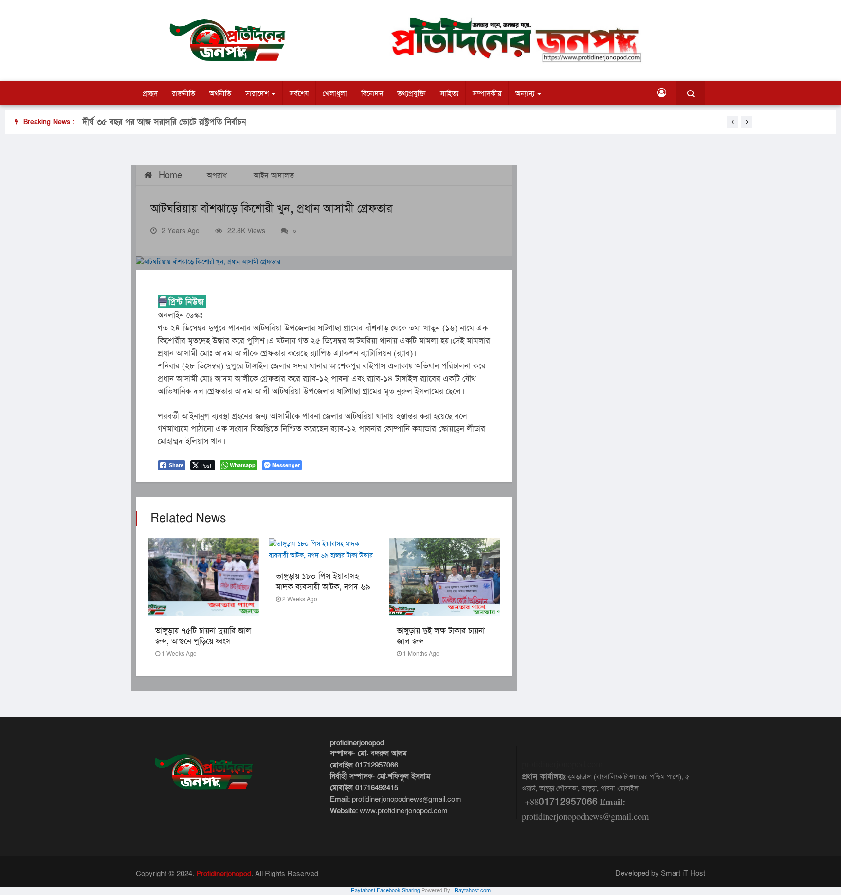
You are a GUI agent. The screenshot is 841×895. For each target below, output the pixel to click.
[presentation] (732, 122)
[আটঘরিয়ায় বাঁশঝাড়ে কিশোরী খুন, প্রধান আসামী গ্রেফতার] (324, 263)
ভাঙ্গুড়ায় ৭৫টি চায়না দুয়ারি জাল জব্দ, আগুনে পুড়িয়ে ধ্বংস (203, 636)
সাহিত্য (449, 94)
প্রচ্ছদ (150, 94)
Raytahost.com (473, 891)
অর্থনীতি (220, 94)
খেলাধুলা (335, 94)
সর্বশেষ (299, 94)
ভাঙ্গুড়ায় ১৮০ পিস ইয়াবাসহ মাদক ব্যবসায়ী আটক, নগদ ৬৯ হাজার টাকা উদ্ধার (323, 587)
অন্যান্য (524, 94)
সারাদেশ (257, 94)
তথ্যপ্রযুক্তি (411, 94)
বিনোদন (372, 94)
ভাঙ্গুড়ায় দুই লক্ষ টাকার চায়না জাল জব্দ (441, 636)
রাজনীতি (183, 94)
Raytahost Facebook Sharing (385, 891)
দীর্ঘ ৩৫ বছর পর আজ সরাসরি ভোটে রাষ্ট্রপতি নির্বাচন (164, 122)
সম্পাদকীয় (487, 94)
